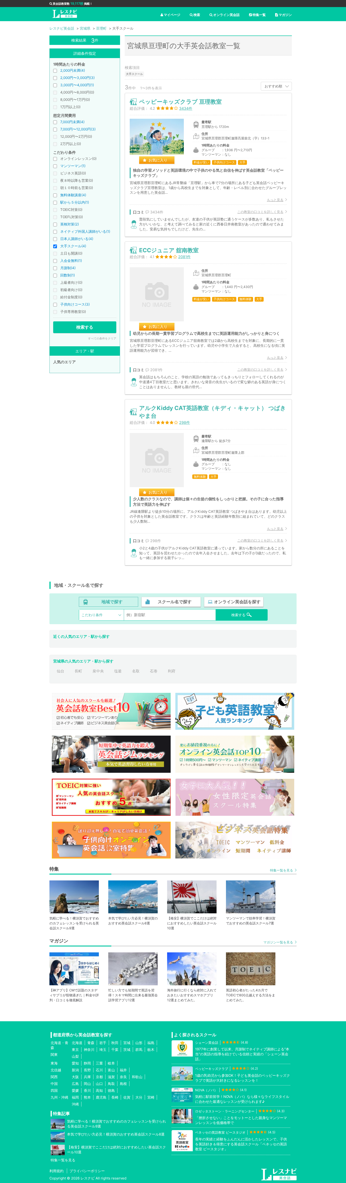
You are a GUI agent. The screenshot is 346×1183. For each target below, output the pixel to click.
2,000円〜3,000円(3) (77, 77)
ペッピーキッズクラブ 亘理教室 (180, 101)
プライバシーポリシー (87, 1171)
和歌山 (137, 1077)
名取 (136, 671)
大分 (138, 1097)
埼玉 (102, 1049)
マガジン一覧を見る (278, 942)
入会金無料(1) (71, 260)
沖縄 (75, 1104)
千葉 (114, 1049)
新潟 (75, 1070)
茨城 (126, 1049)
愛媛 (75, 1090)
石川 (99, 1070)
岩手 (102, 1043)
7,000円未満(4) (72, 122)
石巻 (153, 671)
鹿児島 (101, 1097)
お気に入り (158, 160)
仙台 (60, 671)
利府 (171, 671)
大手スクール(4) (73, 246)
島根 (123, 1083)
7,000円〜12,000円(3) (78, 129)
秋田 (114, 1043)
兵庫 (87, 1077)
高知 (99, 1090)
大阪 (75, 1077)
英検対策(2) (69, 224)
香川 (87, 1090)
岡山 (87, 1083)
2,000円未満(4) (72, 70)
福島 (150, 1043)
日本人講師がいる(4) (76, 239)
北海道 (77, 1043)
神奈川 (89, 1049)
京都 (99, 1077)
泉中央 (98, 671)
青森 (90, 1043)
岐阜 (111, 1063)
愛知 (75, 1063)
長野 (87, 1070)
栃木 (150, 1049)
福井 (123, 1070)
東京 (75, 1049)
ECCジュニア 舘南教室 (169, 250)
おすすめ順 (273, 86)
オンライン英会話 (226, 15)
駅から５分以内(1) (74, 202)
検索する (84, 327)
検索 (196, 15)
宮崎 (150, 1097)
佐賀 (126, 1097)
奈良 (123, 1077)
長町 (78, 671)
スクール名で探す (175, 601)
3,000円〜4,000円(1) (77, 85)
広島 (75, 1083)
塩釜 (118, 671)
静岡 (87, 1063)
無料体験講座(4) (73, 195)
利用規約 (56, 1171)
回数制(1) (67, 275)
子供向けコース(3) (75, 304)
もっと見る (275, 200)
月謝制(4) (68, 268)
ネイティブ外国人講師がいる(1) (85, 231)
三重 (99, 1063)
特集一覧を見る (281, 870)
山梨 (75, 1056)
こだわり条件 (92, 615)
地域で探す (112, 601)
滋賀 (111, 1077)
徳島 (111, 1090)
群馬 (138, 1049)
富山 (111, 1070)
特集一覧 (259, 15)
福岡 (75, 1097)
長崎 (114, 1097)
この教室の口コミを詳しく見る (260, 212)
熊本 (87, 1097)
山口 (99, 1083)
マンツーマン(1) (72, 166)
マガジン (285, 15)
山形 (138, 1043)
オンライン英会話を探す (237, 601)
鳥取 (111, 1083)
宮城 (126, 1043)
